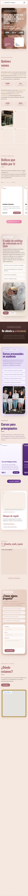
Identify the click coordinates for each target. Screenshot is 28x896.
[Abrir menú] (24, 2)
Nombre (6, 626)
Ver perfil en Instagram (14, 578)
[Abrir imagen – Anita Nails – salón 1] (7, 118)
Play (5, 313)
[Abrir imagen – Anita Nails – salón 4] (21, 136)
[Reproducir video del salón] (14, 296)
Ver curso (16, 472)
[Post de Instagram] (14, 562)
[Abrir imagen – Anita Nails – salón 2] (21, 118)
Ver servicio (16, 212)
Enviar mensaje (9, 650)
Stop (12, 313)
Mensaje (6, 638)
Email (6, 632)
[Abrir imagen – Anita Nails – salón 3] (7, 136)
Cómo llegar (5, 685)
